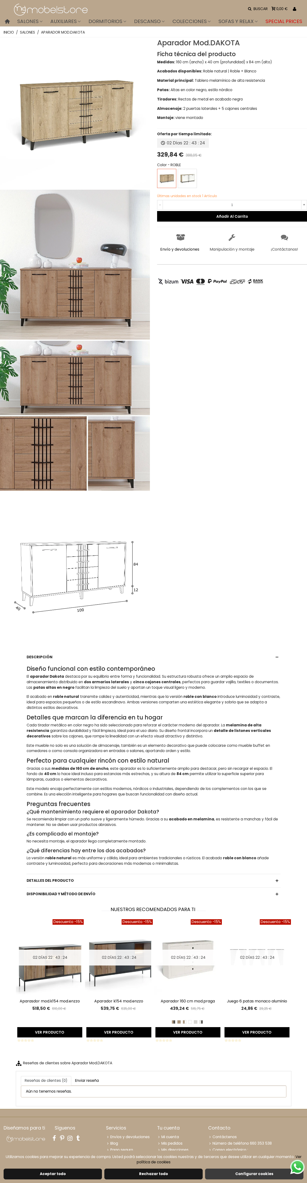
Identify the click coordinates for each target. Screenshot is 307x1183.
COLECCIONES (189, 21)
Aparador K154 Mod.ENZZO (118, 1001)
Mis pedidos (172, 1143)
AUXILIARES (63, 21)
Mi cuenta (170, 1136)
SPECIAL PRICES (284, 21)
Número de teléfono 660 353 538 (242, 1143)
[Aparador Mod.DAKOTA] (75, 185)
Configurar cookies (254, 1173)
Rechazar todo (153, 1173)
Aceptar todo (53, 1173)
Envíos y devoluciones (130, 1136)
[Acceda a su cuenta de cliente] (294, 9)
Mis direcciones (175, 1149)
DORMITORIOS (105, 21)
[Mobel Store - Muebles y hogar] (50, 9)
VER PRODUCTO (49, 1032)
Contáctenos (225, 1136)
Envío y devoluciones (179, 249)
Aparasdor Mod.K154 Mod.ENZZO (50, 1001)
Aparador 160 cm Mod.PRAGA (188, 1001)
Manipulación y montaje (232, 249)
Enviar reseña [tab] (87, 1080)
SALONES (28, 21)
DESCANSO (147, 21)
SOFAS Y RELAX (236, 21)
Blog (114, 1143)
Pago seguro (121, 1149)
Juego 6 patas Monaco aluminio (257, 1001)
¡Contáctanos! (284, 249)
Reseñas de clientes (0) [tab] (46, 1080)
